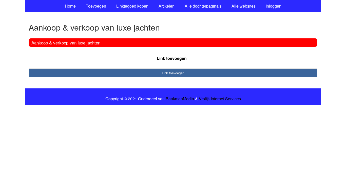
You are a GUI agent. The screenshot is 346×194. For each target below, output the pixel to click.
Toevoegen (96, 6)
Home (70, 6)
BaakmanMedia (180, 98)
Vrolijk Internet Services (220, 98)
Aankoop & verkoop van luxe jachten (65, 42)
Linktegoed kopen (132, 6)
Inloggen (273, 6)
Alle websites (244, 6)
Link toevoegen (172, 58)
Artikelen (167, 6)
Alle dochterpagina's (203, 6)
